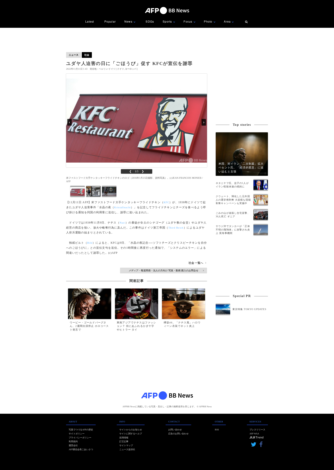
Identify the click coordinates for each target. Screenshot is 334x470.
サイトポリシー (77, 433)
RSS (217, 429)
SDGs (150, 21)
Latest (89, 21)
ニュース (73, 54)
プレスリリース (257, 429)
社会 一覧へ (197, 262)
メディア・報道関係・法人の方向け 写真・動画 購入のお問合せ (166, 270)
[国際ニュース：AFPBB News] (167, 10)
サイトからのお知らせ (130, 429)
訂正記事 (123, 441)
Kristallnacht (122, 207)
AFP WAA (254, 433)
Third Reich (176, 227)
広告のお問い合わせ (178, 433)
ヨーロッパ (130, 69)
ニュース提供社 (127, 449)
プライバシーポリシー (80, 437)
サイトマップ (126, 445)
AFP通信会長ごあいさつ (81, 449)
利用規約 (73, 441)
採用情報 (123, 437)
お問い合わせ (175, 429)
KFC (166, 202)
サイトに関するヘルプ (130, 433)
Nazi (122, 222)
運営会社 (73, 445)
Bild (90, 242)
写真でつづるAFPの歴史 (81, 429)
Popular (110, 21)
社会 (86, 54)
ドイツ (120, 69)
